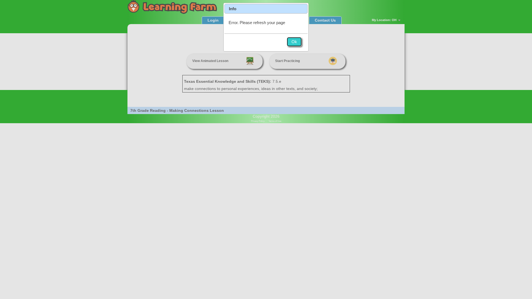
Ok (294, 41)
